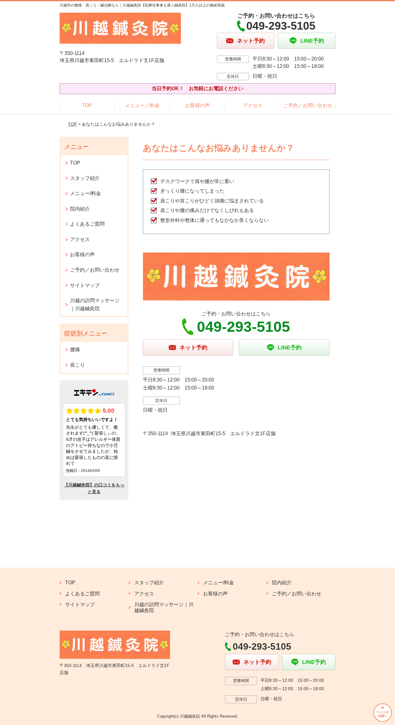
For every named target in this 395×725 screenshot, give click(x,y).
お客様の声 (197, 105)
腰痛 (75, 349)
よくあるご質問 (87, 224)
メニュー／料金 (142, 105)
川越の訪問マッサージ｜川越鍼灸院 (94, 304)
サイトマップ (85, 285)
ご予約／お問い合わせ (307, 105)
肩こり (77, 365)
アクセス (253, 105)
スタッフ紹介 (85, 178)
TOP (87, 105)
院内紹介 (80, 208)
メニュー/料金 (85, 193)
